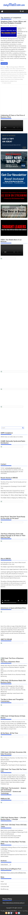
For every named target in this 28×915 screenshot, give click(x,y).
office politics (3, 74)
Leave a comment (7, 83)
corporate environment (20, 68)
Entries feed (4, 884)
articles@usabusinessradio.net (13, 468)
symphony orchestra (17, 77)
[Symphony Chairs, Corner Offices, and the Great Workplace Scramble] (9, 28)
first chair (8, 72)
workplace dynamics (5, 81)
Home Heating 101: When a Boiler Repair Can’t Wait (14, 495)
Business (4, 67)
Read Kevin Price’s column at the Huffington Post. (13, 872)
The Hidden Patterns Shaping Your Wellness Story (13, 497)
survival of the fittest (8, 77)
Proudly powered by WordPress (9, 911)
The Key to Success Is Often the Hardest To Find (13, 721)
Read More (4, 63)
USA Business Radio (18, 79)
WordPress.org (4, 889)
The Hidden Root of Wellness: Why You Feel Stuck (13, 778)
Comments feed (5, 886)
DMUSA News (14, 25)
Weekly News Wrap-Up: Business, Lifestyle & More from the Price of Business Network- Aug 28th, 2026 (14, 667)
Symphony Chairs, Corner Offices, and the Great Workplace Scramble (13, 22)
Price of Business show (21, 74)
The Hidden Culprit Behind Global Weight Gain (12, 567)
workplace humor (13, 81)
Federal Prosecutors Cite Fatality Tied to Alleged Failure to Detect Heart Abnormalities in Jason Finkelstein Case (13, 782)
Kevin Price (16, 72)
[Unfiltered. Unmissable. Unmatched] (2, 11)
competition (6, 68)
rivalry (19, 75)
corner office (12, 68)
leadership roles (22, 72)
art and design (11, 67)
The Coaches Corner (9, 79)
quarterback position (13, 75)
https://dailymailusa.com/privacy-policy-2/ (13, 902)
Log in (2, 881)
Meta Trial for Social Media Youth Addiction (12, 830)
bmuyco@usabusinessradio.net (9, 471)
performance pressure (11, 74)
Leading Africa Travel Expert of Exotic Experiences (13, 765)
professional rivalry (5, 75)
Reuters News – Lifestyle (9, 819)
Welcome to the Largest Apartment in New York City (14, 569)
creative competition (5, 70)
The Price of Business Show (10, 662)
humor (12, 72)
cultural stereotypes (14, 70)
